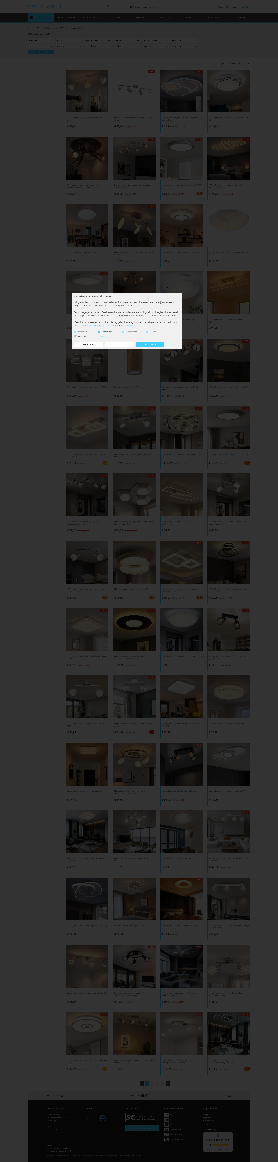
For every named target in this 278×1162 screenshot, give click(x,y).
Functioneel (83, 336)
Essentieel (82, 331)
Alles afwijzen (88, 344)
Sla (119, 344)
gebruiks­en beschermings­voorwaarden (95, 326)
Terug (100, 336)
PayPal (153, 331)
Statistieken (107, 331)
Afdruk (130, 326)
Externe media (132, 331)
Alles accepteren (150, 344)
